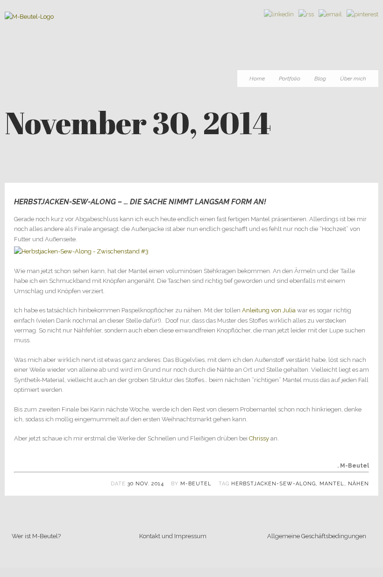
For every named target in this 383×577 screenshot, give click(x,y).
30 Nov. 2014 (146, 484)
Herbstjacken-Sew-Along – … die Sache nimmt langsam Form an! (140, 201)
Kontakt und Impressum (172, 536)
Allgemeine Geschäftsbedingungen (316, 536)
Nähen (358, 484)
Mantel (331, 484)
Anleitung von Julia (269, 310)
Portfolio (289, 78)
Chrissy (259, 438)
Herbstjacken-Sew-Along (273, 484)
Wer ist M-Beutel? (36, 536)
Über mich (353, 78)
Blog (320, 78)
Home (257, 78)
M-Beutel (196, 484)
